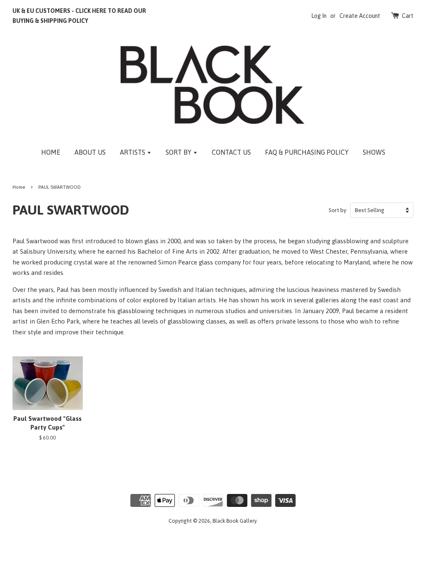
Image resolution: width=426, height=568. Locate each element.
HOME (50, 152)
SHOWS (374, 152)
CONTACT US (231, 152)
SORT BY (179, 152)
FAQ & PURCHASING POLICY (307, 152)
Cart (408, 15)
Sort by (338, 210)
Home (18, 187)
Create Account (359, 15)
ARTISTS (133, 152)
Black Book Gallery (234, 521)
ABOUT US (90, 152)
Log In (319, 15)
